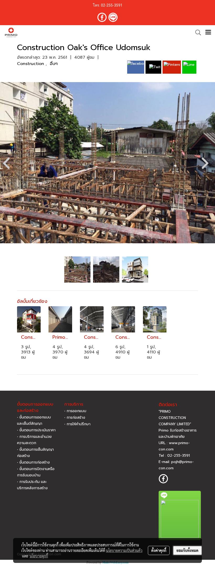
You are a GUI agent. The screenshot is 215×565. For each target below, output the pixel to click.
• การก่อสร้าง (74, 417)
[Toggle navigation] (208, 32)
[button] (196, 32)
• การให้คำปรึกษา (77, 424)
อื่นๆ (54, 64)
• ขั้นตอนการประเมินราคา (36, 430)
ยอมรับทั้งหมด (187, 550)
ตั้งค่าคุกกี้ (158, 550)
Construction (31, 64)
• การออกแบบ (75, 411)
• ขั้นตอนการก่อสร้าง (33, 462)
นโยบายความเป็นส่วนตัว (124, 550)
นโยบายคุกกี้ (39, 555)
